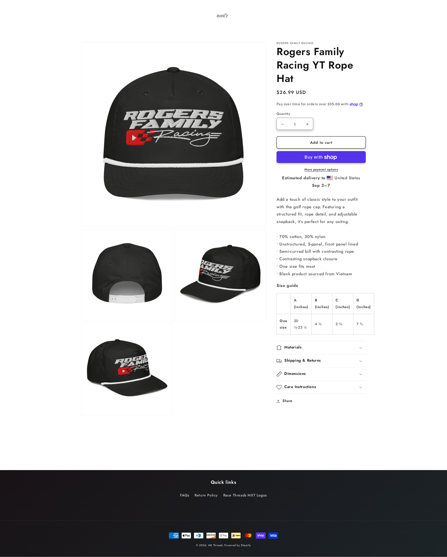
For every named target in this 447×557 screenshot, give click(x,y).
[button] (157, 10)
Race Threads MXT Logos (245, 495)
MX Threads (215, 545)
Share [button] (287, 401)
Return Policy (206, 495)
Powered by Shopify (237, 545)
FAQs (184, 495)
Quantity (283, 114)
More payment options (321, 169)
